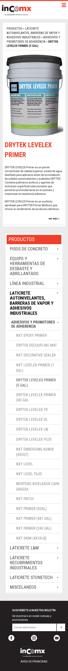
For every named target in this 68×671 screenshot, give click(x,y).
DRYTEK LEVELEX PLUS (34, 439)
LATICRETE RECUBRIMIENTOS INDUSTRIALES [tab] (26, 562)
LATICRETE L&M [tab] (24, 548)
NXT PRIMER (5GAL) (31, 508)
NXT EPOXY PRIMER (31, 335)
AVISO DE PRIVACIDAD (34, 661)
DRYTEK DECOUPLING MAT (36, 345)
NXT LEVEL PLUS (29, 474)
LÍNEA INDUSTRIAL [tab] (27, 283)
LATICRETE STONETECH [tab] (31, 577)
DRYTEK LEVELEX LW (32, 429)
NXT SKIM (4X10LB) (31, 538)
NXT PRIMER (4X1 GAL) (34, 518)
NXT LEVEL (24, 464)
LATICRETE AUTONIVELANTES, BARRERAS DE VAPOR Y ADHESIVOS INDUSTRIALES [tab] (31, 303)
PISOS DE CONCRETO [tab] (29, 249)
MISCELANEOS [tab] (23, 587)
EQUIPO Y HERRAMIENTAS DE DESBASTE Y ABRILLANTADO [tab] (27, 266)
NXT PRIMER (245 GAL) (33, 528)
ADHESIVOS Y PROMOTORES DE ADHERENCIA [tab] (33, 324)
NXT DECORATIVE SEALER (36, 355)
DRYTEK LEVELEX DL (32, 419)
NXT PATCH (25, 498)
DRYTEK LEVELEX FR (32, 409)
